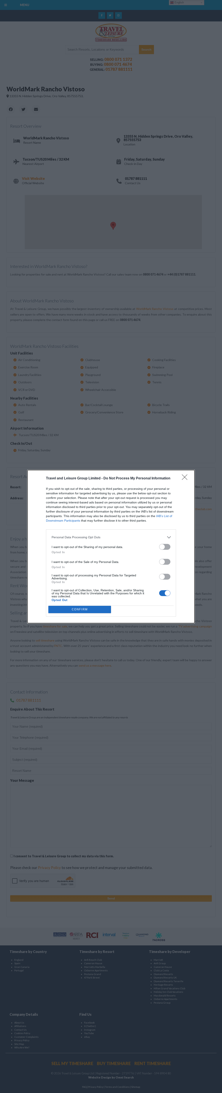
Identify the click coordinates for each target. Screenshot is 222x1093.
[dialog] (111, 546)
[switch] (164, 547)
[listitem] (111, 537)
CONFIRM (80, 609)
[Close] (186, 478)
